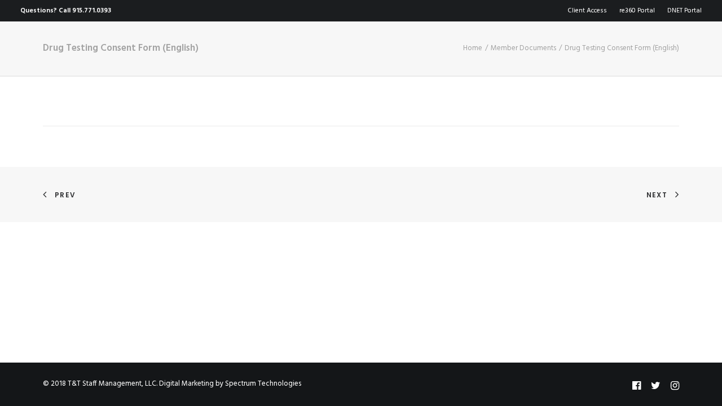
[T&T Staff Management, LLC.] (50, 54)
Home (138, 54)
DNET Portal (684, 10)
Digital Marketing (186, 384)
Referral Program (540, 54)
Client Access (587, 10)
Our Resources (342, 54)
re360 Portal (637, 10)
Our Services (260, 54)
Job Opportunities (437, 54)
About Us (191, 54)
